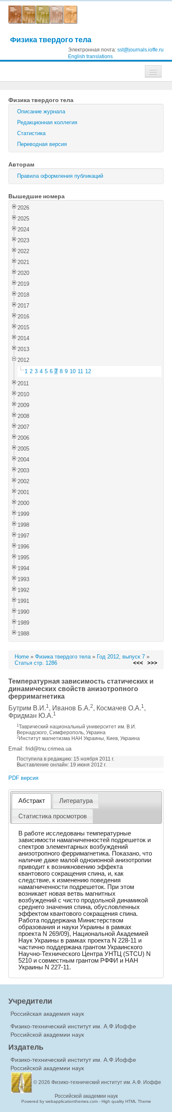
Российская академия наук (47, 1013)
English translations (90, 56)
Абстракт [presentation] (31, 800)
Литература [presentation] (76, 800)
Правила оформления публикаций (60, 176)
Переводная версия (42, 144)
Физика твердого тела (50, 39)
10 (73, 371)
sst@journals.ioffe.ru (140, 50)
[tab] (31, 801)
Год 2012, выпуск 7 (121, 656)
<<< (138, 663)
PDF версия (23, 778)
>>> (152, 663)
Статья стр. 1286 (36, 663)
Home (22, 656)
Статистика (31, 133)
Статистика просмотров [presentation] (52, 816)
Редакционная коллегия (47, 122)
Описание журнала (41, 111)
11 (80, 371)
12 (88, 371)
